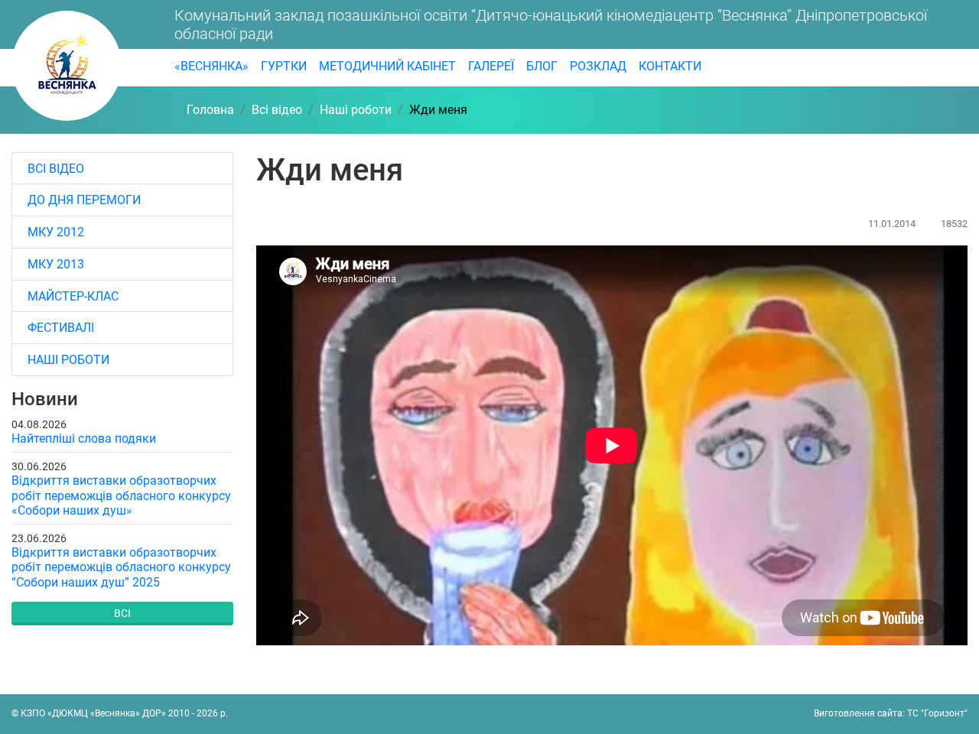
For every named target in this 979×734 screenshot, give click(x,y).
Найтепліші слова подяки (83, 438)
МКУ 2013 (56, 264)
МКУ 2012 (56, 232)
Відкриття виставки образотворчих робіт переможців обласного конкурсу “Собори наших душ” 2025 (121, 567)
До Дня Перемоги (84, 200)
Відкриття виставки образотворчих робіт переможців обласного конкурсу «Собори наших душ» (121, 495)
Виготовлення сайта (858, 713)
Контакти (670, 66)
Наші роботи (68, 359)
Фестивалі (61, 327)
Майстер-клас (73, 296)
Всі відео (56, 168)
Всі (122, 613)
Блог (542, 66)
